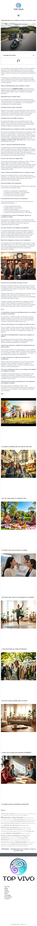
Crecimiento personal (30, 820)
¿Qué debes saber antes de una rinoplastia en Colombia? (17, 597)
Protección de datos (8, 842)
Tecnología (7, 895)
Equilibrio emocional (13, 829)
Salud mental (21, 842)
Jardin (6, 890)
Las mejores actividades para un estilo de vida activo (16, 446)
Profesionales (5, 849)
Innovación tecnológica (11, 835)
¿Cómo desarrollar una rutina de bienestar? (14, 649)
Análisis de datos (18, 813)
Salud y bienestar (31, 842)
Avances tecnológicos (23, 815)
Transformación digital (22, 845)
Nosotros (5, 920)
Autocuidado (24, 813)
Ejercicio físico (22, 827)
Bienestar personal (8, 820)
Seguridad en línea (6, 844)
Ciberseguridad (19, 820)
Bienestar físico (26, 817)
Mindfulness (5, 840)
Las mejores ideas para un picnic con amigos (14, 550)
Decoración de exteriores (6, 821)
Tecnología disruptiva (11, 845)
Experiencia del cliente (21, 831)
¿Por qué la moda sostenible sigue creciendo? (14, 700)
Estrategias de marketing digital (9, 831)
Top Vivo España (8, 908)
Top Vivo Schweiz (8, 916)
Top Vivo (7, 886)
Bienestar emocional (11, 817)
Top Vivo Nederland (8, 912)
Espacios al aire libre (26, 829)
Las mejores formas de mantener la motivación (15, 804)
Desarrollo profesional (24, 823)
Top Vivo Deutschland (9, 905)
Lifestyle (6, 891)
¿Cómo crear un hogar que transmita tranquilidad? (16, 752)
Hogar (6, 888)
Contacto (7, 898)
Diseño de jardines (24, 825)
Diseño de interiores (12, 825)
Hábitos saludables (13, 833)
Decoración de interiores (19, 821)
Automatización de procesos (10, 815)
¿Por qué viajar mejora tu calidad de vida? (13, 498)
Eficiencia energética (9, 827)
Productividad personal (24, 839)
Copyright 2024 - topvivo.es (18, 924)
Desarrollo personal (12, 823)
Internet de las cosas (12, 838)
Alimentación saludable (7, 813)
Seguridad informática (19, 844)
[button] (18, 15)
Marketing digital (23, 838)
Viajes (6, 893)
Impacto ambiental (25, 833)
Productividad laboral (14, 839)
